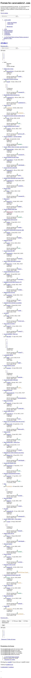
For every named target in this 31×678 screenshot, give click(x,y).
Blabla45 (9, 500)
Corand (20, 450)
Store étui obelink (8, 498)
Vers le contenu (4, 13)
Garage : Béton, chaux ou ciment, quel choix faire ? (16, 147)
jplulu (8, 315)
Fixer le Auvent (7, 554)
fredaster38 (9, 567)
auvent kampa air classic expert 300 (12, 575)
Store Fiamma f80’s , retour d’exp (12, 442)
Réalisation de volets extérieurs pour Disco (14, 452)
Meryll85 (9, 336)
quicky (8, 546)
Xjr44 (8, 444)
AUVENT (6, 313)
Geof (8, 118)
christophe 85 (10, 511)
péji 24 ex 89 (21, 133)
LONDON (9, 107)
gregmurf (9, 476)
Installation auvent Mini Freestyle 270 (13, 282)
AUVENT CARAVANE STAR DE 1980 (14, 230)
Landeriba (20, 185)
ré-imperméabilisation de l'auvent (11, 271)
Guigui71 (9, 326)
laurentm (9, 368)
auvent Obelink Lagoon (9, 365)
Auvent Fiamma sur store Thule (11, 157)
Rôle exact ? (6, 199)
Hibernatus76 (10, 211)
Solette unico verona (8, 68)
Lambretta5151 (10, 97)
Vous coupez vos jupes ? (9, 323)
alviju (19, 175)
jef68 (8, 139)
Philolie (8, 232)
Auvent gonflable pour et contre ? (12, 126)
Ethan (8, 191)
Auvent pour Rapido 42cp (10, 463)
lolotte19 (20, 258)
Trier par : (16, 621)
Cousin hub (21, 408)
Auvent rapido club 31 (9, 411)
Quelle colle (6, 606)
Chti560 (8, 382)
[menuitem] (12, 22)
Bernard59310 (10, 71)
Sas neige (6, 508)
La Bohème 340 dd (8, 355)
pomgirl (20, 144)
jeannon (8, 305)
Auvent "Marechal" (8, 585)
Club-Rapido (21, 165)
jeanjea (8, 577)
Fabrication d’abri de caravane (11, 79)
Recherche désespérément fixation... (12, 473)
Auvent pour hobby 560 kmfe (11, 380)
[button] (4, 59)
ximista (8, 222)
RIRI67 (20, 206)
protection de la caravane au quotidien (13, 302)
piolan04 (9, 434)
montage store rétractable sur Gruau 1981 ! (14, 178)
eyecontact (20, 279)
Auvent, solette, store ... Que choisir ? (12, 519)
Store (5, 483)
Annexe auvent (7, 105)
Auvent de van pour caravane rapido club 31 (14, 115)
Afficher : (4, 621)
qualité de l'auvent (8, 240)
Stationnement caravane (9, 292)
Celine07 (9, 128)
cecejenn (9, 556)
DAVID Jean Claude (23, 572)
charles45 (9, 403)
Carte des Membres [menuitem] (8, 30)
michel (8, 274)
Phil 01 (19, 269)
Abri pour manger (8, 543)
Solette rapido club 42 (9, 533)
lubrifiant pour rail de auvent (10, 219)
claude (19, 310)
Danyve (8, 536)
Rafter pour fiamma (8, 400)
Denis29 (20, 530)
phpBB (9, 662)
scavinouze (9, 295)
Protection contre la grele (9, 564)
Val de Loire (21, 321)
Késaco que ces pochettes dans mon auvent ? (14, 421)
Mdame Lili (9, 455)
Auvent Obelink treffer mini (10, 209)
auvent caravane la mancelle (10, 167)
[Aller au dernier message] (22, 76)
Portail (9, 37)
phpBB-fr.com (9, 664)
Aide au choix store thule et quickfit (12, 261)
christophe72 (10, 170)
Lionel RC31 (10, 413)
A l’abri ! (4, 43)
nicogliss (20, 495)
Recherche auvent (8, 390)
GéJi (19, 123)
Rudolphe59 (9, 253)
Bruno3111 (9, 201)
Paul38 (8, 81)
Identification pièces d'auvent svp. (12, 95)
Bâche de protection (8, 595)
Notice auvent (7, 432)
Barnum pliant (7, 188)
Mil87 (8, 357)
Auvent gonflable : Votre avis (11, 334)
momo (19, 582)
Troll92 (20, 76)
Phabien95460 (10, 149)
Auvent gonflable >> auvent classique (13, 136)
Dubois (8, 588)
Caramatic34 (21, 92)
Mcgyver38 (9, 424)
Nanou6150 (9, 465)
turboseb (9, 598)
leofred (8, 243)
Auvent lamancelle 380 (9, 250)
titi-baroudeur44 (10, 392)
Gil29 (19, 387)
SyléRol (8, 284)
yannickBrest (10, 159)
